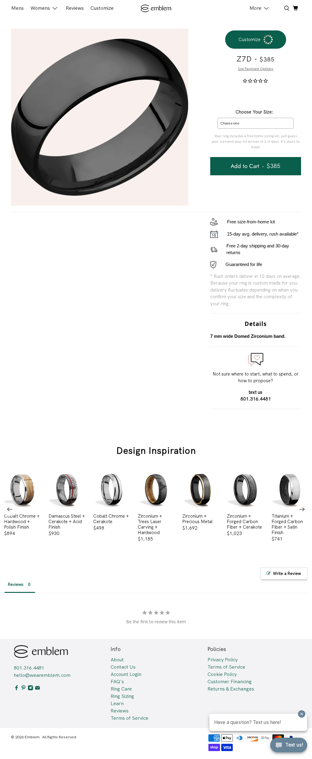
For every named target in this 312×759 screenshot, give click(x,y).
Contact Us (123, 667)
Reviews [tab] (15, 584)
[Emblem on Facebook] (16, 689)
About (117, 659)
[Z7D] (99, 117)
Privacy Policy (222, 659)
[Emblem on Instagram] (30, 689)
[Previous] (9, 509)
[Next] (302, 509)
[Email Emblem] (37, 689)
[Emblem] (156, 8)
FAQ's (117, 681)
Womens (40, 8)
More (255, 8)
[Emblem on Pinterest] (23, 689)
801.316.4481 (29, 668)
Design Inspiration (156, 450)
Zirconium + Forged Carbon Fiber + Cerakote (244, 521)
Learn (117, 703)
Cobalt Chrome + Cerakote (111, 518)
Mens (17, 8)
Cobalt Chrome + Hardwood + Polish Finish (22, 521)
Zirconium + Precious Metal (197, 518)
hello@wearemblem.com (42, 675)
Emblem (32, 737)
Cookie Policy (222, 674)
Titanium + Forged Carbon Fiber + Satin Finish (287, 524)
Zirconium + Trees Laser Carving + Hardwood (150, 524)
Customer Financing (229, 681)
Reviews (75, 8)
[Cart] (295, 8)
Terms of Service (129, 718)
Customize (102, 8)
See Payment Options (255, 68)
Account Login (126, 674)
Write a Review (287, 573)
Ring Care (121, 689)
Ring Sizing (122, 696)
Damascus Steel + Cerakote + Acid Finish (66, 521)
